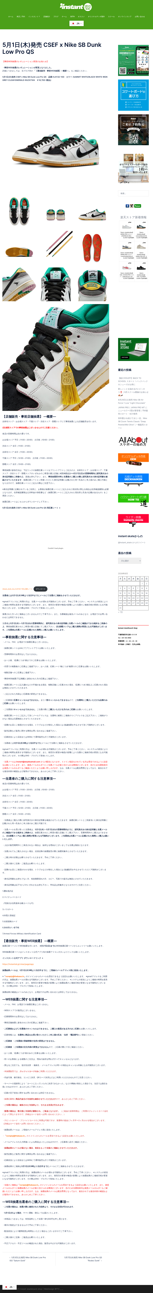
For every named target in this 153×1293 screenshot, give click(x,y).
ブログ (55, 16)
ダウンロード (40, 589)
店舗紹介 (46, 16)
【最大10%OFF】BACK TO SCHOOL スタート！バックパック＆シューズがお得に (133, 381)
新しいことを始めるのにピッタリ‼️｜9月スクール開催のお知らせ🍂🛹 (133, 392)
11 (125, 593)
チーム (64, 16)
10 (120, 593)
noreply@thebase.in (14, 976)
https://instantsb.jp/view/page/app (18, 964)
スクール (111, 16)
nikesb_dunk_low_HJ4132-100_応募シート (17, 589)
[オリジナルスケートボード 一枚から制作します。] (133, 167)
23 (146, 598)
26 (129, 603)
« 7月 (120, 612)
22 (142, 598)
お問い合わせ (140, 16)
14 (138, 593)
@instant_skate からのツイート (132, 542)
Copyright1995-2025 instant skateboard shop (21, 1289)
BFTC (57, 1289)
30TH (72, 16)
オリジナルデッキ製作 (96, 16)
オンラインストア (124, 16)
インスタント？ (34, 16)
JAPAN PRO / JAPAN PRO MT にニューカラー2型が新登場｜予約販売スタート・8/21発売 (133, 410)
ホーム (10, 16)
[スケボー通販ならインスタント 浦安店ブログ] (76, 7)
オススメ (81, 16)
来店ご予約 (21, 16)
